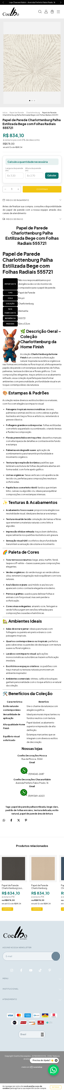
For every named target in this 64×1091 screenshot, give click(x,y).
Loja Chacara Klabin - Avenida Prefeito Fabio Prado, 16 (32, 2)
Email (32, 762)
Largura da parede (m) (14, 169)
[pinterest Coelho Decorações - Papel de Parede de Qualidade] (49, 970)
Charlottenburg (33, 113)
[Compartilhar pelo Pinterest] (26, 820)
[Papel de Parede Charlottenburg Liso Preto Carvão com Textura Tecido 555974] (13, 868)
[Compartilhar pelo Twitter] (18, 820)
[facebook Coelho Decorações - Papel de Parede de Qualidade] (21, 970)
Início (5, 113)
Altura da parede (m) (33, 169)
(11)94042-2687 (36, 774)
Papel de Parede (17, 113)
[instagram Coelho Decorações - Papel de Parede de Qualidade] (11, 970)
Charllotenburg (26, 303)
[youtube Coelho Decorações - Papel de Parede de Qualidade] (30, 970)
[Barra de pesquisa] (40, 12)
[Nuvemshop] (32, 1067)
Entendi (56, 1087)
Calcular (51, 175)
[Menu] (58, 12)
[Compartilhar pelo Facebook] (11, 820)
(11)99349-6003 (36, 796)
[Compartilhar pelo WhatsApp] (4, 820)
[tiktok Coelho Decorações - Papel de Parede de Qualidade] (40, 970)
